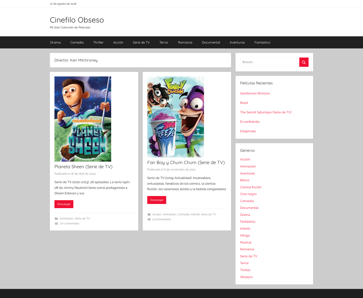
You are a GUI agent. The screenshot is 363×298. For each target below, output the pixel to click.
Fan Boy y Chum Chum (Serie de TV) (186, 162)
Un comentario (69, 223)
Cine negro (248, 194)
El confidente (250, 122)
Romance (185, 42)
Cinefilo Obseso (77, 19)
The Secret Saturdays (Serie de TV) (266, 112)
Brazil (244, 103)
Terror (163, 42)
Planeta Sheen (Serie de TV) (83, 166)
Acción (118, 42)
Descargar (64, 204)
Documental (211, 42)
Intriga (245, 235)
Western (246, 277)
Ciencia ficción (250, 187)
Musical (245, 242)
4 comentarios (161, 219)
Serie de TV (141, 42)
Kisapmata (248, 131)
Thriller (98, 42)
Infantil (195, 214)
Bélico (244, 180)
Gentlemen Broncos (255, 93)
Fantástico (262, 42)
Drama (55, 42)
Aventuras (237, 42)
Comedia (77, 42)
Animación (67, 218)
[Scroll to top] (356, 291)
